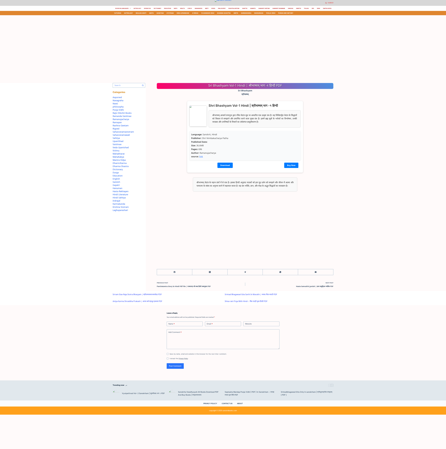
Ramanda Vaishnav (122, 116)
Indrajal (116, 200)
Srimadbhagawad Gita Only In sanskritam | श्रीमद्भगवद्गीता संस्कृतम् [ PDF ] (306, 393)
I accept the (179, 358)
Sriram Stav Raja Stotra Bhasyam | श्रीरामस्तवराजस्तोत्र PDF (137, 294)
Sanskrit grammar (278, 8)
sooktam (160, 13)
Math (175, 8)
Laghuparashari (120, 210)
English (116, 178)
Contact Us (227, 403)
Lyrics (190, 8)
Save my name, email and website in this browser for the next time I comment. (198, 354)
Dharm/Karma (120, 163)
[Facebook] (174, 272)
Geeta (151, 13)
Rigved (116, 128)
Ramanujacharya (121, 119)
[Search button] (143, 85)
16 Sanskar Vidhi (207, 13)
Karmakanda (246, 13)
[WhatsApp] (280, 272)
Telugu (306, 8)
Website (248, 324)
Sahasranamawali (121, 134)
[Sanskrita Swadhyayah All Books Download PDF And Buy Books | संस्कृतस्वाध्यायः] (172, 393)
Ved (313, 8)
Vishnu (116, 150)
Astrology (137, 8)
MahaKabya (198, 8)
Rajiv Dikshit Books (122, 113)
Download (225, 165)
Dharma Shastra (224, 13)
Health (182, 8)
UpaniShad (118, 141)
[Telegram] (245, 272)
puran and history (285, 13)
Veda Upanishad (183, 13)
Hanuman (117, 188)
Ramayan (117, 122)
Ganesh (116, 182)
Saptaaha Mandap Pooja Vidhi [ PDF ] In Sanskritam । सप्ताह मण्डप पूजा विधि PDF (249, 393)
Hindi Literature (120, 194)
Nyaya (213, 8)
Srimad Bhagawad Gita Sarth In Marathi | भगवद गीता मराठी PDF (251, 294)
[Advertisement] (69, 32)
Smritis (298, 8)
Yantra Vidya (327, 8)
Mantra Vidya (119, 160)
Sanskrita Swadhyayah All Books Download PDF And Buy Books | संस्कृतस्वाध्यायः (198, 393)
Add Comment (175, 332)
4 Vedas (195, 13)
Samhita (253, 8)
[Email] (315, 272)
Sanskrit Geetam (264, 8)
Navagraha (258, 13)
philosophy (118, 106)
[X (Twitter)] (210, 272)
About (240, 403)
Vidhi (318, 8)
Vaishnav (117, 144)
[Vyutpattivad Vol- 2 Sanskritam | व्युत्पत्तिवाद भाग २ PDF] (116, 393)
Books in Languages (122, 8)
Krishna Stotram (121, 207)
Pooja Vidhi (270, 13)
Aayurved (117, 97)
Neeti (206, 8)
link (201, 156)
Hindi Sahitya (119, 197)
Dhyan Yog (147, 8)
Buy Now (291, 165)
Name (171, 324)
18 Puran (117, 13)
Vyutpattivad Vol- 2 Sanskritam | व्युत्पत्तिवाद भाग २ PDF (143, 393)
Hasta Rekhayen (120, 191)
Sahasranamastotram (123, 131)
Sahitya (244, 8)
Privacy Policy (183, 358)
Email (210, 324)
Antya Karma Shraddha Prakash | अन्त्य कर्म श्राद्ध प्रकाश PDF (137, 301)
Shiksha (290, 8)
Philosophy (222, 8)
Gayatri (116, 185)
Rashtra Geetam (233, 8)
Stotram (170, 13)
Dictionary (157, 8)
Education (167, 8)
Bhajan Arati (141, 13)
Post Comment (175, 366)
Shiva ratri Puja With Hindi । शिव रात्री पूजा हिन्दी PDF (246, 301)
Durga (116, 172)
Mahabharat (119, 153)
